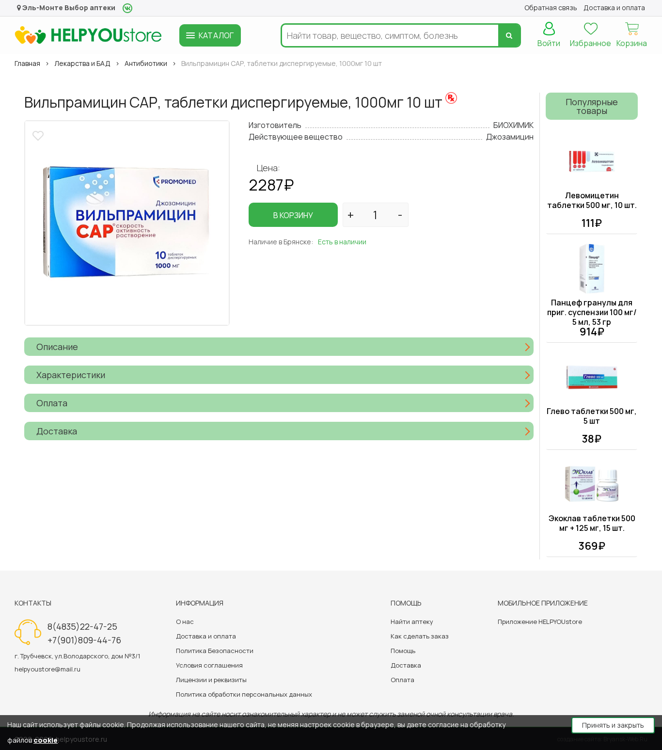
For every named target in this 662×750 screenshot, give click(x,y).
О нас (185, 621)
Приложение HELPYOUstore (540, 621)
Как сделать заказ (420, 636)
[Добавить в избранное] (39, 134)
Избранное (590, 43)
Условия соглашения (209, 665)
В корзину (293, 215)
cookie (45, 740)
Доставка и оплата (206, 636)
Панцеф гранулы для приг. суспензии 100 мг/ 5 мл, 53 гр (592, 312)
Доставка (406, 665)
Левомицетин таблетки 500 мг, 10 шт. (592, 200)
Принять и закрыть (613, 725)
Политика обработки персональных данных (244, 694)
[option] (127, 223)
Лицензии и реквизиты (211, 679)
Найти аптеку (412, 621)
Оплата (402, 679)
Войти (548, 43)
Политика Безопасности (214, 650)
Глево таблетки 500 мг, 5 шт (592, 416)
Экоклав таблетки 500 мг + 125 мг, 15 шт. (592, 523)
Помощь (403, 650)
